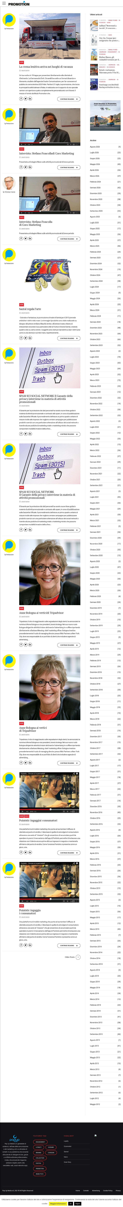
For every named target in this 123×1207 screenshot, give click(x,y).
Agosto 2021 (95, 491)
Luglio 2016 (94, 836)
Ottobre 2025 (95, 205)
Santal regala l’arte (30, 309)
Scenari (66, 1152)
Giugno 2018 (95, 701)
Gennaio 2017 (95, 801)
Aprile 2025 (94, 240)
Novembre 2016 (96, 812)
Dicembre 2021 (96, 468)
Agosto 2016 (95, 830)
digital (38, 1163)
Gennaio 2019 (95, 666)
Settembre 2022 (96, 415)
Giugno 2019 (95, 637)
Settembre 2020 (96, 555)
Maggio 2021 (95, 509)
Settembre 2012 (96, 1093)
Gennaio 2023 (95, 392)
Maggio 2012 (95, 1104)
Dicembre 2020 (96, 538)
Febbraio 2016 (95, 865)
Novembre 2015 (96, 882)
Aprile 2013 (94, 1063)
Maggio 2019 (95, 643)
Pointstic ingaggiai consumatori (38, 820)
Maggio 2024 (95, 298)
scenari (51, 1147)
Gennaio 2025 (95, 258)
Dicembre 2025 (96, 193)
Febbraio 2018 (95, 725)
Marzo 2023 (94, 380)
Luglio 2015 (94, 906)
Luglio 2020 (94, 567)
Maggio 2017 (95, 777)
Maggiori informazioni (58, 1204)
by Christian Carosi (9, 192)
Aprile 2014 (94, 993)
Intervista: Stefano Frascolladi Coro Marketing (46, 153)
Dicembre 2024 (96, 264)
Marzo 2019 (94, 655)
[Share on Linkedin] (30, 99)
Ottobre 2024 (95, 275)
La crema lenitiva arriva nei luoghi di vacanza (46, 66)
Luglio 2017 (94, 766)
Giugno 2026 (95, 158)
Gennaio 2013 (95, 1075)
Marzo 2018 (94, 719)
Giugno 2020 (95, 573)
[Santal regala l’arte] (49, 274)
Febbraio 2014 (95, 1005)
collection (40, 1158)
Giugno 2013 (95, 1052)
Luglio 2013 (94, 1046)
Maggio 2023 (95, 369)
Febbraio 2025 (95, 252)
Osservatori (67, 1146)
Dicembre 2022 (96, 398)
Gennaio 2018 (95, 731)
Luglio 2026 (94, 153)
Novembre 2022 (96, 404)
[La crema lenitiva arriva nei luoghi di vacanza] (49, 36)
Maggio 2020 (95, 579)
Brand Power (112, 20)
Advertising (96, 1190)
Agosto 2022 (95, 421)
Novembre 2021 (96, 474)
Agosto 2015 (95, 900)
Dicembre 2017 (96, 736)
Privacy (118, 1190)
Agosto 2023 (95, 351)
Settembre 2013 (96, 1034)
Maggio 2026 (95, 164)
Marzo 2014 (94, 999)
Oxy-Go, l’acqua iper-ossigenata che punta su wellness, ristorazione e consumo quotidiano (109, 42)
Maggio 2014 (95, 988)
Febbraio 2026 (95, 182)
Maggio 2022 (95, 439)
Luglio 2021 (94, 497)
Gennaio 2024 (95, 322)
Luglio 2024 (94, 287)
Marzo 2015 (94, 929)
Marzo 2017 (94, 789)
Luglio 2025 (94, 223)
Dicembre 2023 (96, 328)
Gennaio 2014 (95, 1011)
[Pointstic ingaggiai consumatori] (49, 792)
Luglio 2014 (94, 976)
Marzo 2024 (94, 310)
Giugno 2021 (95, 503)
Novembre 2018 (96, 678)
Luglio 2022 (94, 427)
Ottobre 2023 (95, 339)
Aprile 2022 (94, 444)
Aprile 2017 (94, 783)
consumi (51, 1152)
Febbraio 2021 (95, 526)
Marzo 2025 (94, 246)
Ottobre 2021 (95, 480)
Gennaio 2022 (95, 462)
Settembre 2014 (96, 964)
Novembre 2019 (96, 614)
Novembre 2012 (96, 1081)
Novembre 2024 (96, 269)
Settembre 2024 (96, 281)
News (21, 62)
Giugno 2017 (95, 771)
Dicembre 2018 (96, 672)
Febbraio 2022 (95, 456)
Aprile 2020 (94, 585)
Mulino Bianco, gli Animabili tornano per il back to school (109, 59)
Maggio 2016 (95, 847)
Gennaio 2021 (95, 532)
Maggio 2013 (95, 1058)
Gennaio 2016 (95, 871)
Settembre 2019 (96, 626)
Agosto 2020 (95, 561)
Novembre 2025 (96, 199)
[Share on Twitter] (26, 99)
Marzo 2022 (94, 450)
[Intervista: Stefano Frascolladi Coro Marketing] (49, 127)
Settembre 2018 (96, 690)
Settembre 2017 (96, 754)
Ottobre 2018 (95, 684)
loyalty (38, 1147)
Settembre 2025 (96, 211)
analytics (39, 1174)
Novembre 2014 (96, 952)
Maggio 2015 (95, 917)
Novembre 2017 (96, 742)
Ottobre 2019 (95, 620)
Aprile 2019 (94, 649)
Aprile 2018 (94, 713)
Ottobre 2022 (95, 409)
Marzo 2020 (94, 590)
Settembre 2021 (96, 485)
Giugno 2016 (95, 842)
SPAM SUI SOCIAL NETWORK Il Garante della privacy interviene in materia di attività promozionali (46, 399)
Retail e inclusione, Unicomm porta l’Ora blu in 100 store (109, 72)
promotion (40, 1168)
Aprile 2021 (94, 515)
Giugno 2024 (95, 293)
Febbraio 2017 (95, 795)
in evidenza (111, 67)
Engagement (112, 52)
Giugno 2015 (95, 912)
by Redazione (9, 28)
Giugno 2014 (95, 982)
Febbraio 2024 (95, 316)
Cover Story (67, 1162)
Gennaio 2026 (95, 188)
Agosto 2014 (95, 970)
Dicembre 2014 (96, 947)
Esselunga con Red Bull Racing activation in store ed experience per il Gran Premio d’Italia (109, 88)
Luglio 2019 (94, 631)
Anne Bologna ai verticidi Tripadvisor (41, 613)
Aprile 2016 (94, 853)
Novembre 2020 (96, 544)
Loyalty (66, 1141)
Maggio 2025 (95, 234)
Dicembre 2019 (96, 608)
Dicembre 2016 (96, 806)
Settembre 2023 (96, 345)
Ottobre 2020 (95, 550)
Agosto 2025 (95, 217)
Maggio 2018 (95, 707)
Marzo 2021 (94, 520)
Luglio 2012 (94, 1098)
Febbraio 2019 (95, 661)
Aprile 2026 (94, 170)
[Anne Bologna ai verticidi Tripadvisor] (49, 572)
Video (22, 149)
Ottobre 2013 (95, 1028)
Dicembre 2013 (96, 1017)
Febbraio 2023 (95, 386)
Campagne (111, 65)
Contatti (86, 1190)
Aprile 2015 (94, 923)
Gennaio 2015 (95, 941)
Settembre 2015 (96, 894)
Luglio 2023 (94, 357)
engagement (40, 1142)
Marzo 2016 (94, 859)
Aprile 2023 (94, 374)
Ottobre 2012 (95, 1087)
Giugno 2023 (95, 363)
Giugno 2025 (95, 229)
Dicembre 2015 (96, 877)
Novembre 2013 (96, 1023)
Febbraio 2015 (95, 935)
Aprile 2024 (94, 304)
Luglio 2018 (94, 696)
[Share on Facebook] (21, 99)
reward (38, 1152)
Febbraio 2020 (95, 596)
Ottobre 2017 (95, 748)
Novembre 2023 (96, 334)
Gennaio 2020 (95, 602)
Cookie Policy (107, 1190)
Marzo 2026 (94, 176)
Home (78, 1190)
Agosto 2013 (95, 1040)
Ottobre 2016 (95, 818)
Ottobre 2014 (95, 958)
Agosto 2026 (95, 147)
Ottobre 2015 (95, 888)
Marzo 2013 (94, 1069)
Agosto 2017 (95, 760)
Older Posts (70, 957)
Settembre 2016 (96, 824)
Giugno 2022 (95, 433)
